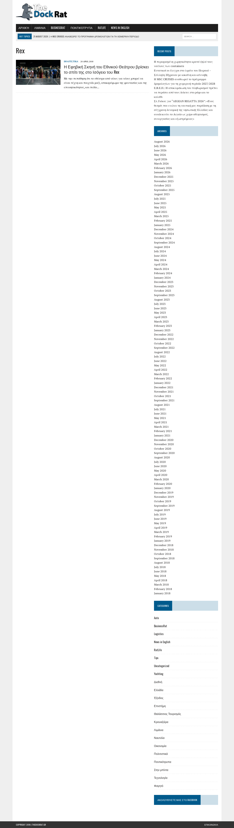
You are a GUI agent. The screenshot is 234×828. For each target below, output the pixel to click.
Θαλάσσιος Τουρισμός (167, 714)
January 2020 (162, 488)
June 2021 (160, 413)
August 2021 (162, 405)
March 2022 (161, 374)
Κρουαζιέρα (161, 722)
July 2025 (160, 198)
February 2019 (163, 536)
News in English (120, 28)
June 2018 (160, 571)
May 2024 (160, 260)
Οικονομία (160, 746)
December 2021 (163, 387)
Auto (156, 618)
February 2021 (163, 431)
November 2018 (164, 549)
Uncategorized (161, 666)
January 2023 (162, 330)
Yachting (158, 674)
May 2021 (160, 418)
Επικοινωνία (211, 824)
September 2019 (164, 506)
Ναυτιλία (159, 738)
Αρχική (24, 28)
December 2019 (163, 492)
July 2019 (160, 514)
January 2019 (162, 541)
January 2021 (162, 435)
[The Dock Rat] (48, 12)
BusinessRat (58, 28)
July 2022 (160, 356)
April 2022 (160, 370)
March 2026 (161, 163)
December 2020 (163, 440)
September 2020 (164, 453)
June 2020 (160, 466)
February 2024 (163, 273)
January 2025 (162, 225)
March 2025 (161, 216)
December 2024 (163, 229)
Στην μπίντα (161, 770)
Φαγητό (158, 786)
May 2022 (160, 365)
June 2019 (160, 519)
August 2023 (162, 299)
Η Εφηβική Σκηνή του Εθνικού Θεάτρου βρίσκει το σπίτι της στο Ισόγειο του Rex (106, 69)
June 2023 (160, 308)
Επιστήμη (160, 706)
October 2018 (162, 554)
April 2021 (160, 422)
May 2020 (160, 470)
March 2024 (161, 269)
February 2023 (163, 326)
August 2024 (162, 247)
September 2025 (164, 190)
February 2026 (163, 168)
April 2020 (160, 475)
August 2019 (162, 510)
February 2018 (163, 589)
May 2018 (160, 576)
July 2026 (160, 146)
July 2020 (160, 462)
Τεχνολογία (160, 778)
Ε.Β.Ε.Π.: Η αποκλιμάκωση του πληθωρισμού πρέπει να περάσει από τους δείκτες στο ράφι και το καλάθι (186, 92)
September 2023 (164, 295)
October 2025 (162, 185)
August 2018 (162, 562)
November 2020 (164, 444)
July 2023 (160, 304)
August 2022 (162, 352)
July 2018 (160, 567)
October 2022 (162, 343)
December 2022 (163, 334)
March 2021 (161, 427)
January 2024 (162, 277)
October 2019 (162, 501)
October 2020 (162, 448)
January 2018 (162, 593)
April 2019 (160, 527)
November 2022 (164, 339)
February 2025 (163, 220)
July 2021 (160, 409)
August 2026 (162, 141)
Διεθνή (158, 682)
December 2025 (163, 177)
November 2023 (164, 286)
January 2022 (162, 383)
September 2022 (164, 348)
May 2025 (160, 207)
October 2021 (162, 396)
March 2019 (161, 532)
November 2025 (164, 181)
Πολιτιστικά (71, 61)
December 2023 (163, 282)
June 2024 (160, 256)
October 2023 (162, 291)
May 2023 (160, 312)
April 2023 (160, 317)
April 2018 (160, 580)
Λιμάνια (40, 28)
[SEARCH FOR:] (199, 36)
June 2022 (160, 361)
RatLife (102, 28)
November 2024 (164, 234)
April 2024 (160, 264)
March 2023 (161, 321)
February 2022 (163, 378)
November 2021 (164, 391)
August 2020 (162, 457)
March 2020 (161, 479)
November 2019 (164, 497)
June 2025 (160, 203)
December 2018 (163, 545)
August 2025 (162, 194)
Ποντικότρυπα (82, 28)
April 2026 (160, 159)
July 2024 (160, 251)
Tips (156, 658)
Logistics (159, 634)
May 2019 (160, 523)
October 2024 (162, 238)
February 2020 (163, 484)
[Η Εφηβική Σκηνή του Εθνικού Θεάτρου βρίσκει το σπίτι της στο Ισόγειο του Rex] (38, 82)
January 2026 (162, 172)
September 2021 (164, 400)
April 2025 (160, 212)
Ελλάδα (158, 690)
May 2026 (160, 155)
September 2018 (164, 558)
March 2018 (161, 584)
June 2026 (160, 150)
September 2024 (164, 242)
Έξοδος (158, 698)
